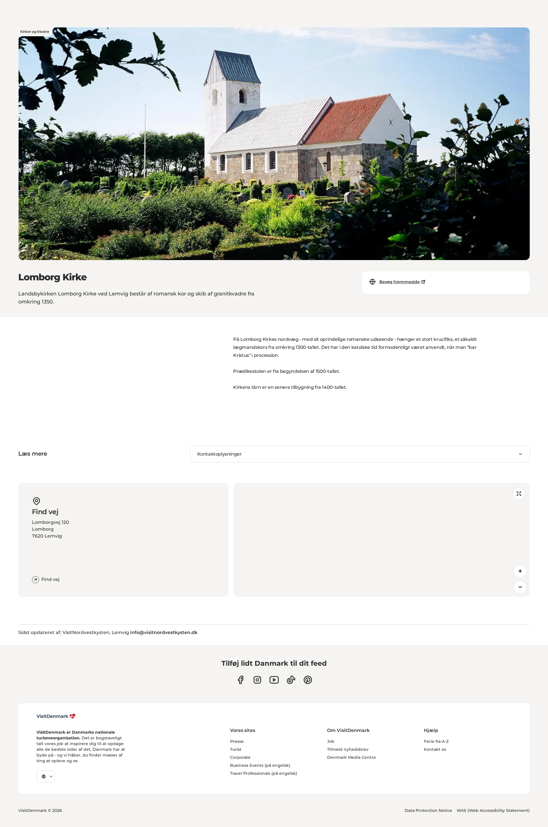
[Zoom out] (520, 587)
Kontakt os (435, 749)
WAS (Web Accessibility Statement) (493, 810)
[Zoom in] (520, 571)
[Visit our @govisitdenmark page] (291, 680)
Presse (237, 741)
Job (331, 741)
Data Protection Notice (428, 810)
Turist (235, 749)
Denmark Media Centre (351, 757)
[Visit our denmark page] (240, 680)
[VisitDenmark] (56, 716)
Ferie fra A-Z (436, 741)
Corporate (240, 757)
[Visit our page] (257, 680)
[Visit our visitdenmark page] (274, 680)
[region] (381, 540)
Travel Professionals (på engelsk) (263, 773)
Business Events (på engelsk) (260, 765)
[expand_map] (519, 493)
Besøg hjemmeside (399, 281)
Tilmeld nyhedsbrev (347, 749)
